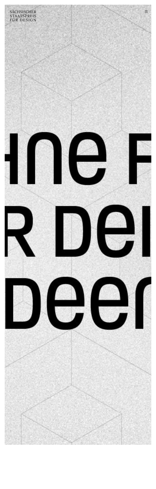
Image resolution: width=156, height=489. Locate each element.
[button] (146, 12)
